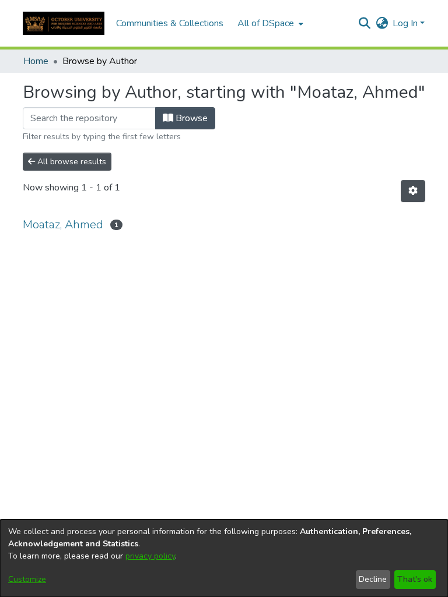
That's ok (414, 579)
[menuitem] (269, 23)
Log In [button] (406, 23)
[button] (63, 23)
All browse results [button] (70, 161)
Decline (373, 579)
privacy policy (150, 555)
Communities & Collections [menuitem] (169, 23)
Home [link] (35, 61)
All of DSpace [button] (265, 23)
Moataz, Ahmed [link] (63, 224)
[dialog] (224, 558)
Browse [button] (190, 118)
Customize (27, 579)
